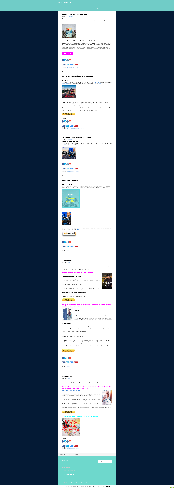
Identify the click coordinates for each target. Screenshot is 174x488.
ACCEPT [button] (108, 486)
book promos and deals (80, 128)
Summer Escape (67, 261)
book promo (78, 67)
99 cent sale (67, 128)
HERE (105, 209)
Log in (86, 482)
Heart (69, 209)
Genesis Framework (77, 482)
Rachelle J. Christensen (65, 2)
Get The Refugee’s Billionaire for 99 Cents (77, 76)
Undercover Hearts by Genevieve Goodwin (82, 307)
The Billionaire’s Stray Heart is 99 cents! (76, 137)
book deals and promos (72, 67)
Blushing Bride (67, 377)
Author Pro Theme (70, 482)
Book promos (68, 127)
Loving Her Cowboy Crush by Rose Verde (69, 273)
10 (73, 454)
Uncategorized (68, 66)
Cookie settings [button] (102, 486)
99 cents (67, 67)
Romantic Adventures (70, 180)
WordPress (83, 482)
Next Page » (77, 454)
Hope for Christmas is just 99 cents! (75, 15)
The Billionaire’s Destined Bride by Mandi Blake (71, 390)
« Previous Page (62, 454)
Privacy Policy (65, 460)
